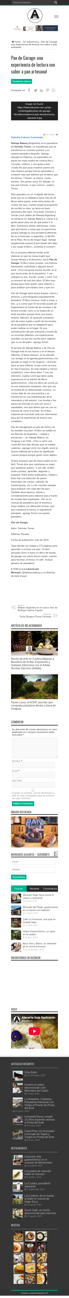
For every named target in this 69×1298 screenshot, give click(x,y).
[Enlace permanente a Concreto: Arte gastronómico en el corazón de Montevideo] (18, 1164)
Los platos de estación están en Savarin (37, 1172)
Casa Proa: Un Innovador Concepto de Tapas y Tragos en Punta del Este (39, 1133)
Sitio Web (17, 780)
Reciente (34, 888)
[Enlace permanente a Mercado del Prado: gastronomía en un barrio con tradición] (16, 914)
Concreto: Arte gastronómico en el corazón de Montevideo (38, 1159)
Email (15, 770)
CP (46, 1293)
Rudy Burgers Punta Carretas (35, 615)
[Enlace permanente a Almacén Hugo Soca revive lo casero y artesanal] (16, 902)
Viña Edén (30, 1072)
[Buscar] (55, 2)
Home (17, 41)
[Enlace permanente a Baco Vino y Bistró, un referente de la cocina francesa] (16, 951)
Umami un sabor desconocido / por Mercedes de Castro (36, 1087)
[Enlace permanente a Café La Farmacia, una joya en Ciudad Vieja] (16, 927)
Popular (19, 888)
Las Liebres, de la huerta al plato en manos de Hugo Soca (39, 1198)
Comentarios (50, 888)
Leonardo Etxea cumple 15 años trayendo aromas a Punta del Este (39, 1119)
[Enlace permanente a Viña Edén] (18, 1080)
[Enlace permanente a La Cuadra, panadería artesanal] (18, 1191)
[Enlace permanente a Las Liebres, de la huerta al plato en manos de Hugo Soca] (18, 1203)
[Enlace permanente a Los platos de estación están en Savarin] (18, 1178)
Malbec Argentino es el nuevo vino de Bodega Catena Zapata (37, 608)
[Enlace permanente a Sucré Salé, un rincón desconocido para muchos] (18, 1217)
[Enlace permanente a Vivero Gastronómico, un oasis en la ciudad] (16, 939)
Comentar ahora (21, 81)
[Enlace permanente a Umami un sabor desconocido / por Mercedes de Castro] (18, 1092)
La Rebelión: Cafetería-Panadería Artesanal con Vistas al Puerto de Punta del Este (39, 1104)
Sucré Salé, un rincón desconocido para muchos (40, 1212)
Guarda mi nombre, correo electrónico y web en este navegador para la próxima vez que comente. (33, 796)
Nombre (16, 761)
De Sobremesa (31, 41)
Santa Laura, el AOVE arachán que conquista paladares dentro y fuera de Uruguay (33, 705)
